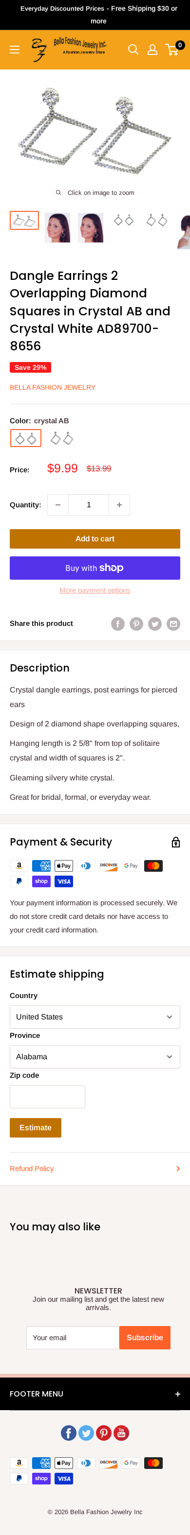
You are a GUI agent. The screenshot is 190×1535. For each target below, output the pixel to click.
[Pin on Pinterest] (136, 624)
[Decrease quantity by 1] (58, 505)
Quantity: (25, 504)
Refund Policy (32, 1168)
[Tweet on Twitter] (155, 624)
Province (25, 1035)
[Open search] (133, 49)
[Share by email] (173, 624)
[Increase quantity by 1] (119, 505)
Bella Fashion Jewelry (52, 387)
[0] (172, 49)
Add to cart (95, 539)
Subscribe (145, 1337)
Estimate (35, 1127)
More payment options (95, 590)
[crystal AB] (25, 438)
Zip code (24, 1075)
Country (24, 995)
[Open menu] (14, 49)
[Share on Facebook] (118, 624)
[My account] (152, 49)
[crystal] (61, 438)
